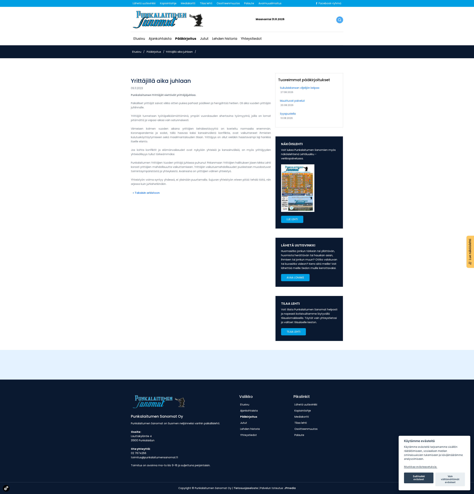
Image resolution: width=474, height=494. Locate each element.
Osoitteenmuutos (228, 3)
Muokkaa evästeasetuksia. (420, 466)
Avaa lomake (295, 277)
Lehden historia (224, 38)
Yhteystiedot (251, 38)
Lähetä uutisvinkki (144, 3)
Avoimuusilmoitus (269, 3)
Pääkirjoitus (185, 38)
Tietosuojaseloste (246, 488)
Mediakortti (188, 3)
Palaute (249, 3)
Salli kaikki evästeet (419, 478)
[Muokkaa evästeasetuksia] (6, 489)
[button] (292, 219)
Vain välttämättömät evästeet (450, 479)
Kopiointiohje (168, 3)
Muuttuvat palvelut (292, 101)
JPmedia (290, 488)
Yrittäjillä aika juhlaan (179, 52)
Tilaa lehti (206, 3)
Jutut (204, 38)
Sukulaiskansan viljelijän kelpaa (299, 88)
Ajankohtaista (160, 38)
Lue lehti (292, 219)
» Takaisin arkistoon (146, 193)
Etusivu (139, 38)
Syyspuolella (288, 114)
